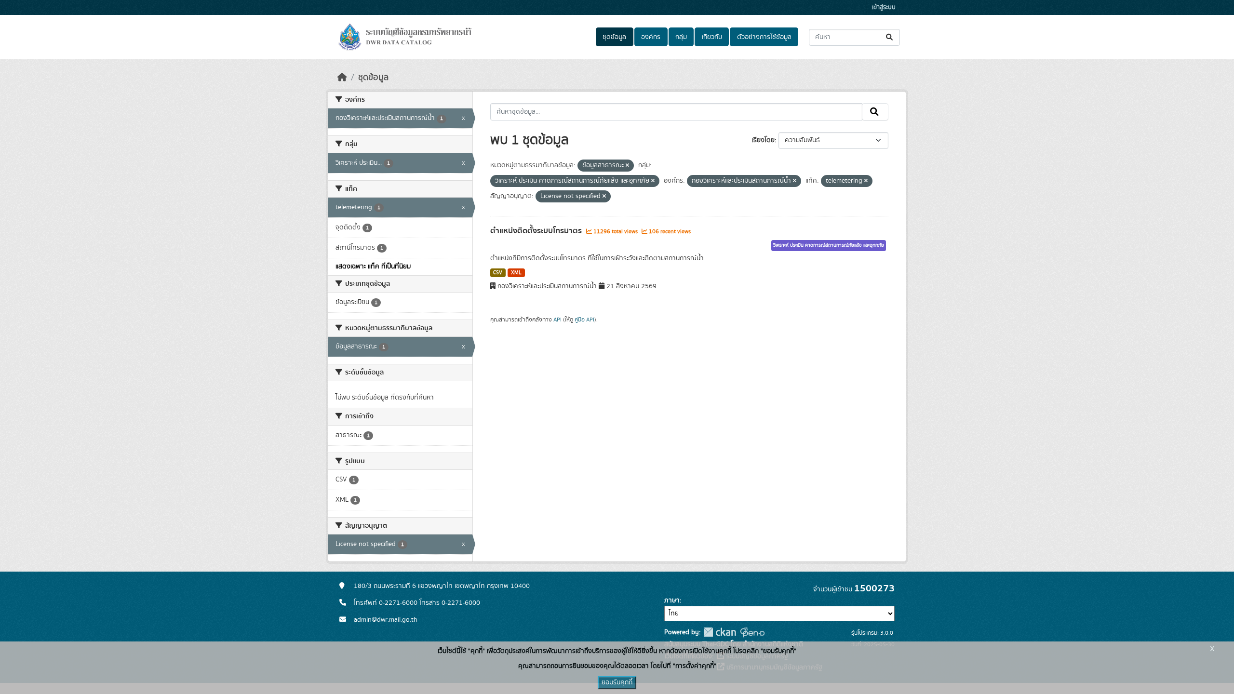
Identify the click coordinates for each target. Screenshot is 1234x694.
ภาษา (672, 600)
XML (516, 273)
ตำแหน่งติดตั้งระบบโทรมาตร (537, 231)
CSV (497, 273)
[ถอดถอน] (627, 166)
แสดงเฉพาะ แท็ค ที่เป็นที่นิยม (373, 266)
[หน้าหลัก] (342, 77)
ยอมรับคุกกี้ (617, 682)
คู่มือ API (584, 319)
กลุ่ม (681, 37)
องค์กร (650, 37)
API (557, 319)
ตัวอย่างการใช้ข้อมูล (764, 37)
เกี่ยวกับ (712, 37)
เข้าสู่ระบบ (884, 7)
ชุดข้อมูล (614, 37)
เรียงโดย (763, 140)
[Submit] (890, 37)
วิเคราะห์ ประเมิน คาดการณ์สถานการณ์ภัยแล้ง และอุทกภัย (828, 245)
